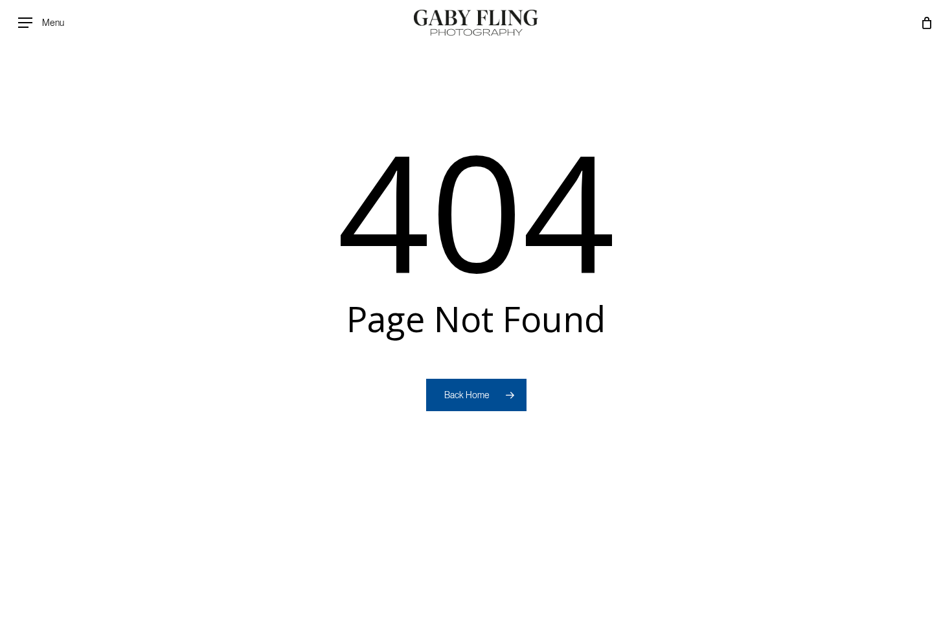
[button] (41, 23)
